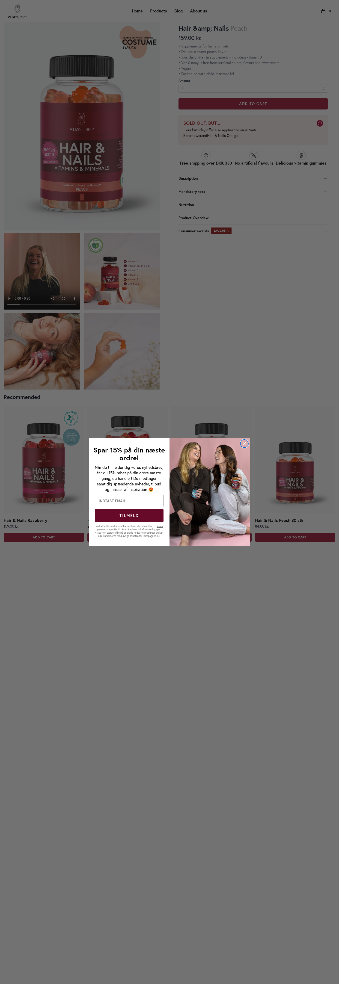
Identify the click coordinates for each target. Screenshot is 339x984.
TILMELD (129, 515)
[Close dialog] (244, 444)
